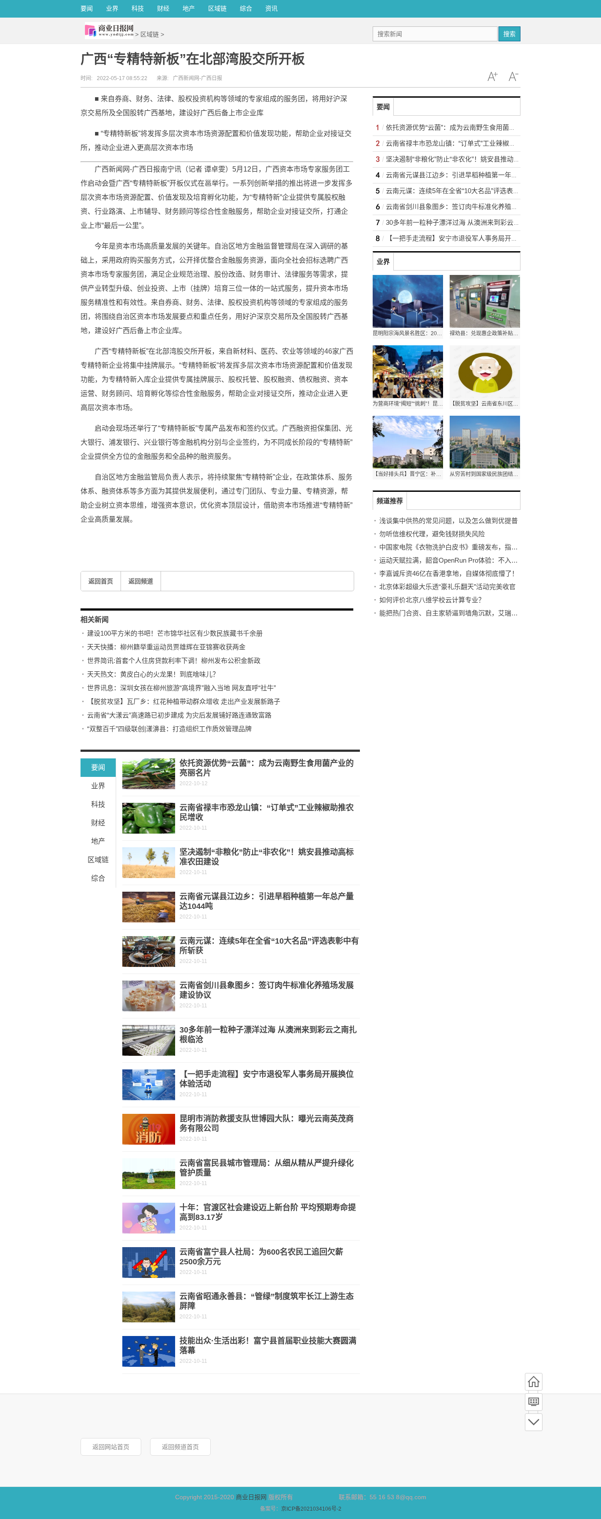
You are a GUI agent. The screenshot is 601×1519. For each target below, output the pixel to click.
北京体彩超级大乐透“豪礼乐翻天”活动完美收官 (447, 586)
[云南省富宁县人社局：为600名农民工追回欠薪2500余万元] (148, 1262)
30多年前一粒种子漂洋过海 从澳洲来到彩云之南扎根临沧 (469, 222)
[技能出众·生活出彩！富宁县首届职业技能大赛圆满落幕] (148, 1351)
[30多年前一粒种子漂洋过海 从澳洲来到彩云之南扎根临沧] (148, 1040)
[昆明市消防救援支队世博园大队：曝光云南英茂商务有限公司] (148, 1129)
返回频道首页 (180, 1446)
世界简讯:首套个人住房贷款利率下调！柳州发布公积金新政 (173, 660)
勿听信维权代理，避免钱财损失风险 (432, 534)
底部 (533, 1422)
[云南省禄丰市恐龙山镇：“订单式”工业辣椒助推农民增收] (148, 818)
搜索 (509, 33)
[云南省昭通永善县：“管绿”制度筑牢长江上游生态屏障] (148, 1307)
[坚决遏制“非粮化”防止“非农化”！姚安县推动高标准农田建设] (148, 862)
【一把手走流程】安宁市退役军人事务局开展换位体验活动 (471, 238)
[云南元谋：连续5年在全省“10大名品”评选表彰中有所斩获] (148, 951)
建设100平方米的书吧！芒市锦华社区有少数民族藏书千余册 (175, 633)
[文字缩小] (513, 77)
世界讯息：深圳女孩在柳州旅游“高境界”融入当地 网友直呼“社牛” (181, 688)
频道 (533, 1402)
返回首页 (100, 581)
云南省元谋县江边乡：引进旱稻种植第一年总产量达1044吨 (472, 175)
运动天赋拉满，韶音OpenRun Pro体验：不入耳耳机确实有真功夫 (475, 560)
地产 (189, 8)
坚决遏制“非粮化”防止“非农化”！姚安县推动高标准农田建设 (473, 159)
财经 (163, 8)
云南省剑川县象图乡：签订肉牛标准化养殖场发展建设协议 (471, 206)
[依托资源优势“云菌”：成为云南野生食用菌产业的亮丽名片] (148, 773)
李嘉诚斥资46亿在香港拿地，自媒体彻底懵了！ (448, 573)
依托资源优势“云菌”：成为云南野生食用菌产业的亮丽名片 (470, 127)
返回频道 (140, 581)
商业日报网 (251, 1497)
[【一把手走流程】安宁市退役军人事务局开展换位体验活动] (148, 1084)
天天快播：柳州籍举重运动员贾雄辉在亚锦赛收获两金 (166, 647)
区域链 (217, 8)
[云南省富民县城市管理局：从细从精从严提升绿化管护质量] (148, 1173)
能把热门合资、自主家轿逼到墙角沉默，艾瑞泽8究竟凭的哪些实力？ (480, 613)
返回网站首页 (110, 1446)
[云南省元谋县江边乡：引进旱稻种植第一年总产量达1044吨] (148, 907)
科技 (138, 8)
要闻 (87, 8)
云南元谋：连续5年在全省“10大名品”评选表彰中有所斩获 (469, 190)
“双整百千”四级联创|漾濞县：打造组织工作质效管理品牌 (169, 728)
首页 (533, 1382)
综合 (246, 8)
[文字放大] (492, 77)
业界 (112, 8)
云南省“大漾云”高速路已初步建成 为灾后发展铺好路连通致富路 (179, 715)
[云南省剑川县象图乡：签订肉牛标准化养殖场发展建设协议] (148, 996)
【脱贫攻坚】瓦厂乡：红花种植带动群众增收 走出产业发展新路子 (183, 701)
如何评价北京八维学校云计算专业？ (432, 600)
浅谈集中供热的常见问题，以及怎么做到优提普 (448, 520)
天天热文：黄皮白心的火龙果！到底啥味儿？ (153, 674)
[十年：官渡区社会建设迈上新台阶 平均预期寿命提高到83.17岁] (148, 1218)
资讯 (271, 8)
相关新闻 (95, 619)
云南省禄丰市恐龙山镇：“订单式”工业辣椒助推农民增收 (467, 143)
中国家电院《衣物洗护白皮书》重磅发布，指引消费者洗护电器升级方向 (484, 547)
